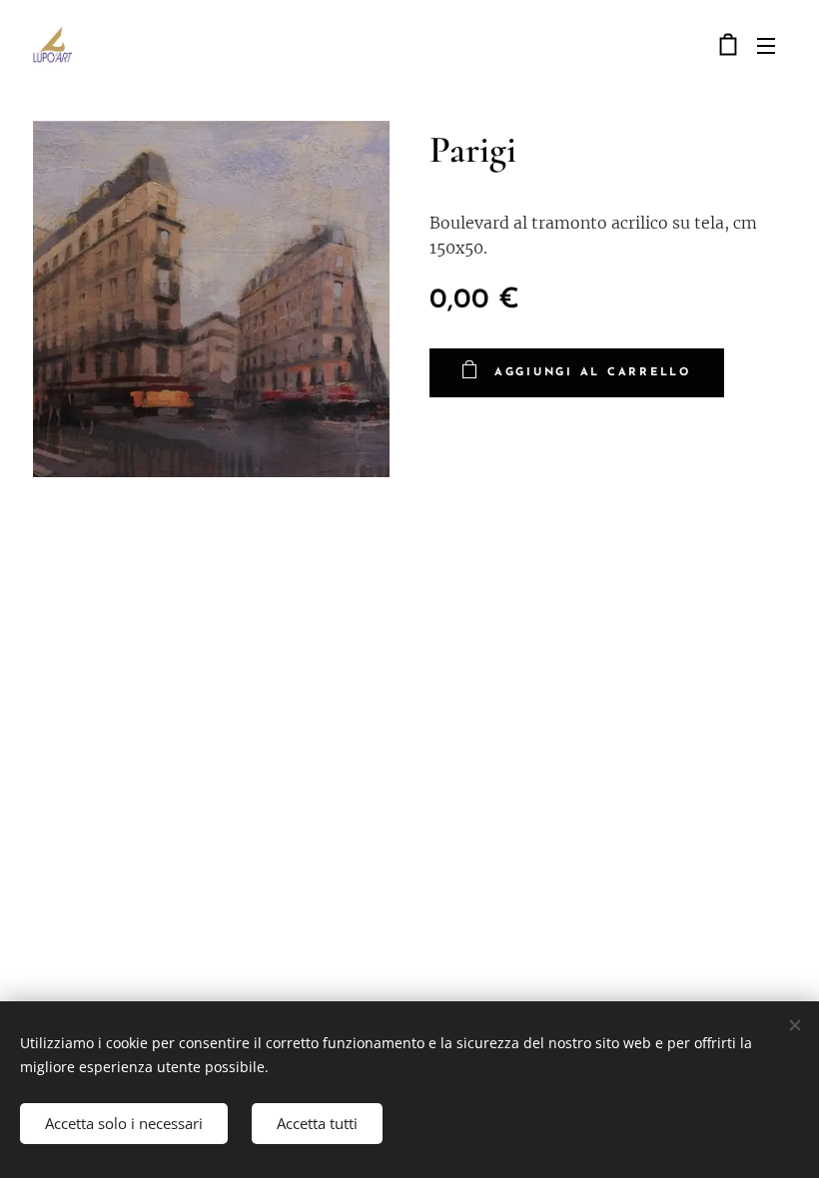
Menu (766, 45)
